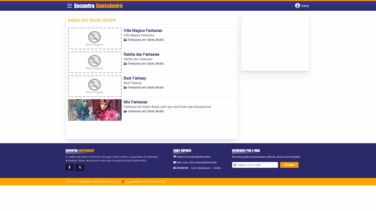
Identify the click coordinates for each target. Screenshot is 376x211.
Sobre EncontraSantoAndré (193, 156)
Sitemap (99, 181)
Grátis (217, 167)
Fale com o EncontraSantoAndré (196, 162)
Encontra (98, 5)
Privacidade (84, 181)
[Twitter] (79, 167)
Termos (70, 181)
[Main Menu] (69, 6)
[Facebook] (69, 167)
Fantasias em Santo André (146, 40)
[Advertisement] (272, 43)
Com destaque (200, 167)
